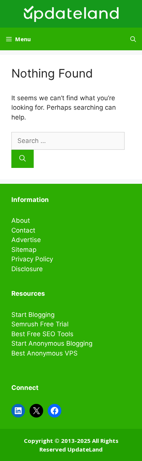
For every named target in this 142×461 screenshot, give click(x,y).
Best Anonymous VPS (44, 353)
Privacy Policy (32, 259)
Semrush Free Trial (40, 324)
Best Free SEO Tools (42, 334)
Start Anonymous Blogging (51, 343)
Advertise (26, 240)
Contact (23, 230)
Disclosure (27, 269)
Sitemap (23, 249)
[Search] (22, 159)
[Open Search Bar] (133, 39)
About (20, 220)
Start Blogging (33, 314)
